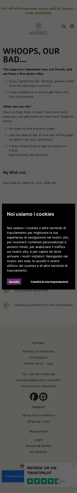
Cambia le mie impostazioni (49, 281)
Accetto (14, 281)
